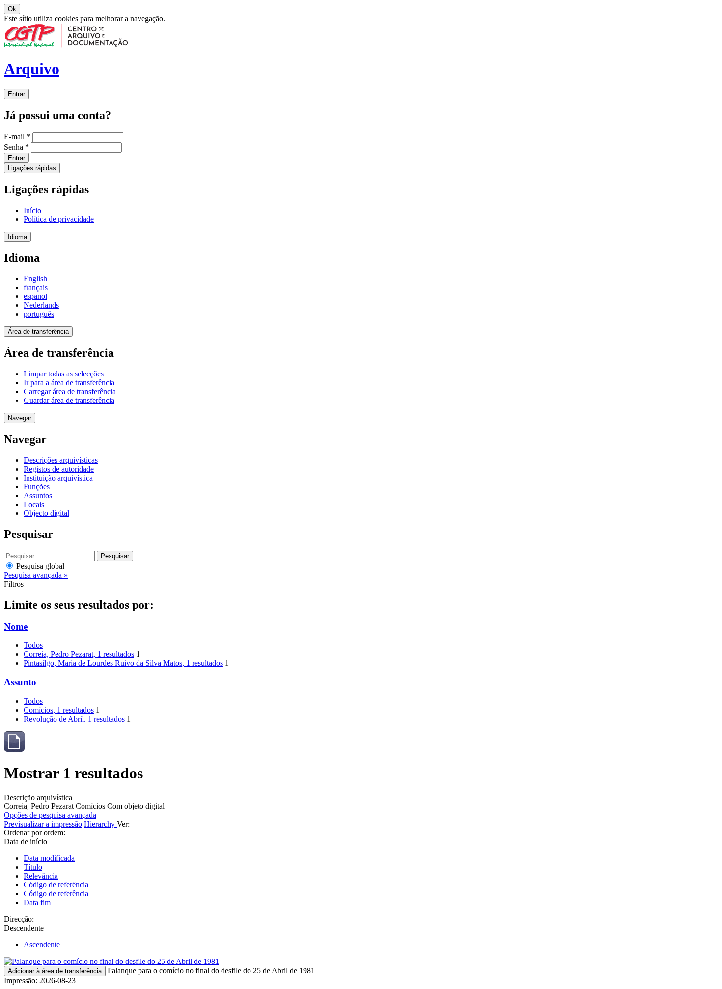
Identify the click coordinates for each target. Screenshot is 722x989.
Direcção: (19, 919)
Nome (16, 626)
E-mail (17, 137)
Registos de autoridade (59, 469)
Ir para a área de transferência (69, 382)
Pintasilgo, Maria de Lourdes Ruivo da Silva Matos (123, 663)
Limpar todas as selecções (64, 374)
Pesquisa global (39, 566)
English (35, 278)
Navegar (19, 418)
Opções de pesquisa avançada (50, 815)
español (35, 296)
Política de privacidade (59, 219)
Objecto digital (46, 513)
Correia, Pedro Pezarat (79, 654)
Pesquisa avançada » (36, 575)
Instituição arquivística (58, 478)
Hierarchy (100, 824)
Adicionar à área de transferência (55, 971)
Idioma (17, 237)
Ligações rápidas (32, 168)
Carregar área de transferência (70, 391)
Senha (16, 147)
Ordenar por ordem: (34, 833)
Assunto (20, 682)
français (36, 287)
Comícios (59, 710)
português (39, 314)
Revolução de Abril (74, 719)
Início (32, 210)
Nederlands (41, 305)
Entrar (16, 94)
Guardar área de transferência (69, 400)
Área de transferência (38, 331)
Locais (34, 504)
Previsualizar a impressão (43, 824)
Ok (12, 9)
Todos (33, 645)
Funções (37, 486)
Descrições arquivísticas (61, 460)
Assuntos (38, 495)
